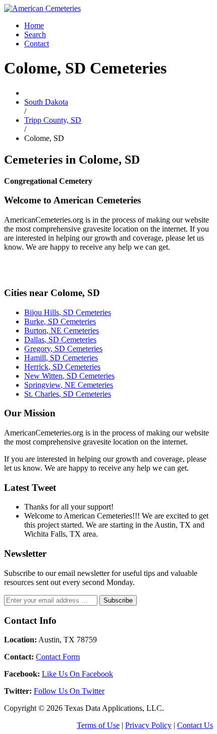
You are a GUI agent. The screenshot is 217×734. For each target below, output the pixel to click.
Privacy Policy (148, 725)
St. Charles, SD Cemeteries (67, 394)
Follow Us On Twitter (69, 691)
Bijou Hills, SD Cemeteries (67, 312)
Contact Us (195, 725)
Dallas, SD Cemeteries (60, 339)
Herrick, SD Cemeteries (62, 366)
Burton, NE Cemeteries (61, 330)
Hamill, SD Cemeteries (61, 357)
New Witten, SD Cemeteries (69, 376)
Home (34, 25)
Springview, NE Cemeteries (68, 385)
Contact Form (58, 656)
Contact (36, 43)
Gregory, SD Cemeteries (63, 348)
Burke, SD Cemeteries (60, 321)
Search (35, 34)
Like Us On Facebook (77, 674)
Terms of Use (98, 725)
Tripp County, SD (52, 120)
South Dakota (46, 102)
